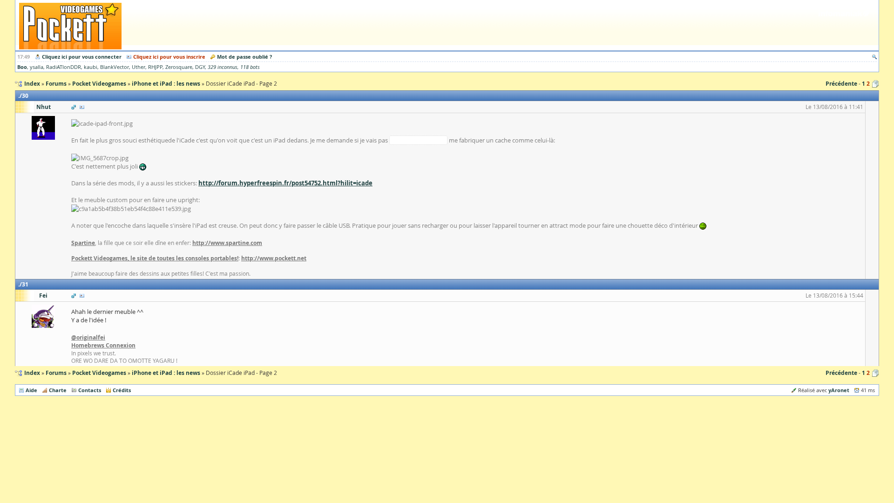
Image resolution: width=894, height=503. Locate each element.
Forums (56, 373)
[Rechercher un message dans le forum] (874, 56)
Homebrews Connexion (103, 345)
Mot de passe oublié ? (244, 56)
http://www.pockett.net (273, 258)
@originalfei (88, 337)
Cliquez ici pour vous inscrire (169, 56)
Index (32, 373)
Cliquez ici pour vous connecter (82, 56)
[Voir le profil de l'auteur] (82, 107)
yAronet (838, 390)
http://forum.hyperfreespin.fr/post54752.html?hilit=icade (285, 183)
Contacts (89, 390)
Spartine (83, 243)
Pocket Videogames (99, 373)
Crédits (122, 390)
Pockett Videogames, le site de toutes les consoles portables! (154, 258)
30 (25, 96)
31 (25, 284)
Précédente (841, 84)
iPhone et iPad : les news (166, 373)
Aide (31, 390)
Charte (58, 390)
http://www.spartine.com (227, 243)
